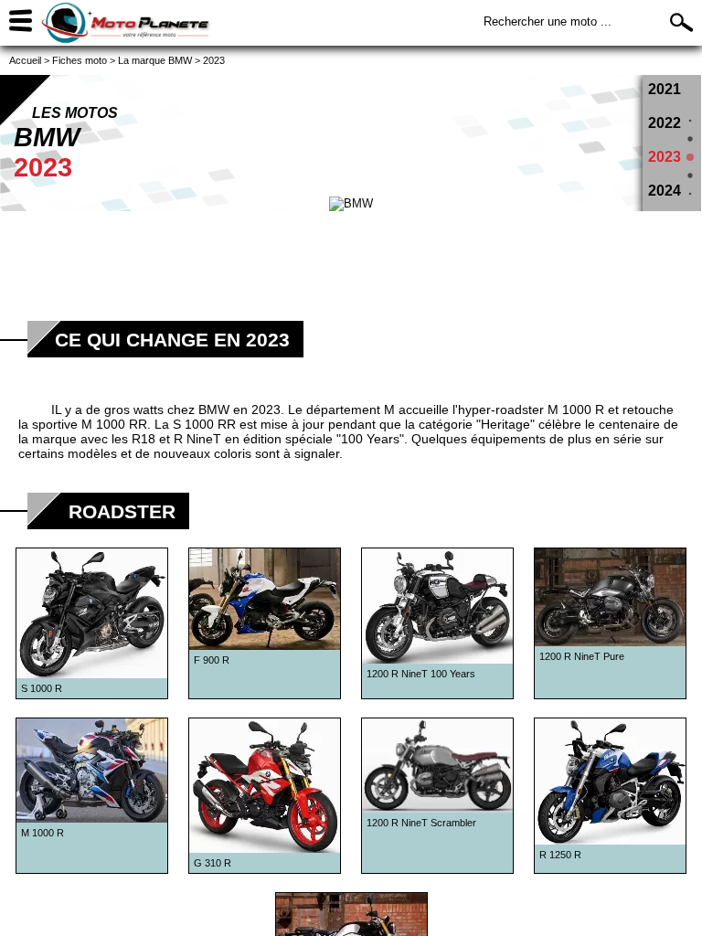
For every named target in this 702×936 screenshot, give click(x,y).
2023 (664, 157)
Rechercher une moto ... (548, 21)
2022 (664, 123)
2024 (664, 190)
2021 (664, 89)
